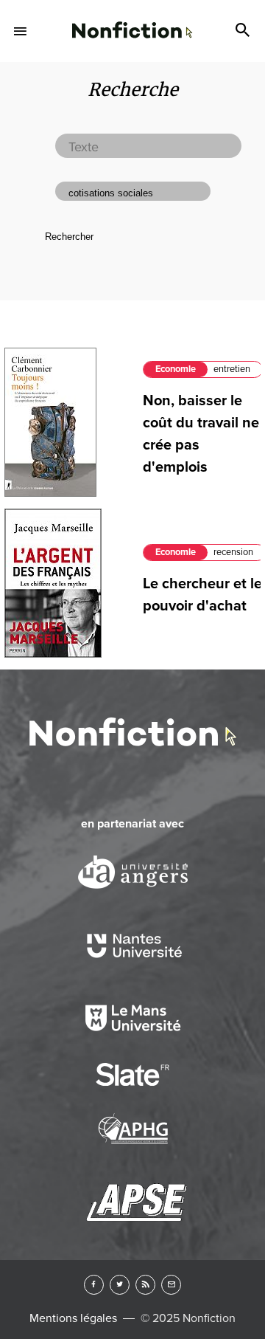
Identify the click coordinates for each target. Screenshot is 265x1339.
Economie (175, 369)
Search (244, 31)
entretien (231, 369)
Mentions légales (73, 1318)
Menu (20, 31)
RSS (145, 1285)
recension (233, 552)
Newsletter (171, 1285)
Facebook (94, 1285)
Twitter (120, 1285)
